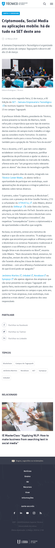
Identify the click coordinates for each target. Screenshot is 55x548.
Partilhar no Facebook (18, 325)
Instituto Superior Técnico (33, 522)
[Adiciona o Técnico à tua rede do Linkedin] (21, 513)
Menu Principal (50, 4)
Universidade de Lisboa (27, 526)
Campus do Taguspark (24, 363)
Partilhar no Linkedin (17, 338)
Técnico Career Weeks (12, 177)
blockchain (7, 363)
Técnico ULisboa (15, 4)
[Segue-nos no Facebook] (14, 513)
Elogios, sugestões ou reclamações (29, 461)
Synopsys (6, 279)
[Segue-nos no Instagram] (34, 513)
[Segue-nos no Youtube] (27, 513)
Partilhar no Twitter (17, 331)
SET (33, 370)
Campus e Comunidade (11, 13)
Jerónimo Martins (10, 275)
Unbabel (26, 275)
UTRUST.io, (23, 202)
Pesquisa (43, 4)
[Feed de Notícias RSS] (40, 513)
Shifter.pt (18, 206)
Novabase (38, 275)
